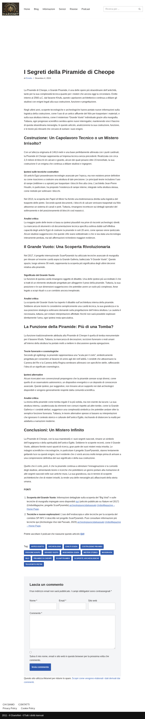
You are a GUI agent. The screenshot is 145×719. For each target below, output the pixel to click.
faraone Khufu (32, 552)
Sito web (92, 600)
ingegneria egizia (71, 552)
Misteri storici (91, 552)
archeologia (54, 547)
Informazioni (49, 9)
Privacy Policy (10, 708)
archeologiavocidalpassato (82, 505)
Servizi (62, 9)
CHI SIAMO (8, 704)
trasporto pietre (33, 564)
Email (62, 600)
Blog (36, 9)
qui (77, 501)
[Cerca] (140, 9)
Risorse (74, 9)
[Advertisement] (72, 39)
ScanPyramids (63, 558)
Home (27, 9)
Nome (33, 600)
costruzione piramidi (92, 547)
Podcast (86, 9)
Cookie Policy (28, 708)
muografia (107, 552)
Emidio (29, 78)
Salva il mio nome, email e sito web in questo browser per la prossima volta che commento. (69, 658)
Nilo (27, 558)
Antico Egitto (37, 547)
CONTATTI (24, 704)
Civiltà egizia (71, 547)
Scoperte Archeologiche (86, 558)
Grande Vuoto (51, 552)
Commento (36, 613)
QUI (82, 534)
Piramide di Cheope (43, 558)
